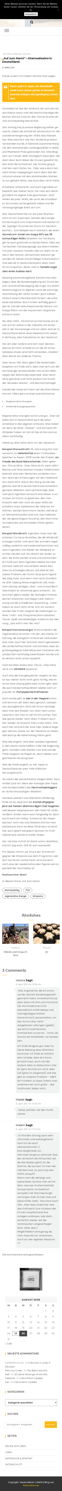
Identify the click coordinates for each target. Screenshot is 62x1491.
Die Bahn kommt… (38, 1370)
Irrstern (20, 1125)
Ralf (7, 1374)
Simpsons (38, 896)
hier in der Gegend (37, 698)
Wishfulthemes (31, 1485)
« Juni (8, 1343)
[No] (58, 9)
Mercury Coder (13, 1370)
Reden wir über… (16, 1446)
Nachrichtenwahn (12, 54)
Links (8, 1452)
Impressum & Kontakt (18, 1458)
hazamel (10, 1378)
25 (15, 1333)
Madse (20, 1099)
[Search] (31, 22)
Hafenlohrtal (25, 453)
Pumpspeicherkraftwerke (32, 692)
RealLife (26, 54)
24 (46, 951)
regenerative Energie (15, 896)
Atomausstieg (12, 890)
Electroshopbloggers (44, 787)
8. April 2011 (8, 67)
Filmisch (16, 948)
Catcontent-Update (31, 1378)
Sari (7, 1382)
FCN (28, 890)
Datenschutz (13, 1464)
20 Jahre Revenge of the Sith (30, 1374)
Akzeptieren (31, 14)
